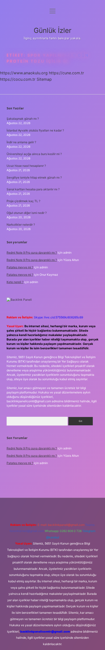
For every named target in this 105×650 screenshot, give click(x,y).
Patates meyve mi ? (20, 267)
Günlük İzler (52, 30)
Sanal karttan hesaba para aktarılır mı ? (33, 189)
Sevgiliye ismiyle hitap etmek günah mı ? (34, 177)
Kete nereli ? (15, 282)
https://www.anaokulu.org (24, 72)
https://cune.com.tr (66, 72)
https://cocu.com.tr (17, 79)
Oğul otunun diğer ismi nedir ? (27, 213)
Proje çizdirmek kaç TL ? (23, 201)
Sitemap (44, 79)
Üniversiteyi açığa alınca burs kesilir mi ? (34, 154)
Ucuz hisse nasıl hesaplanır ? (26, 166)
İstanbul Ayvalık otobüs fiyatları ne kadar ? (35, 130)
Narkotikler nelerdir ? (21, 224)
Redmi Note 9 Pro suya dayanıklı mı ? (32, 252)
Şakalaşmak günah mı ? (23, 118)
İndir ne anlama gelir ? (21, 142)
